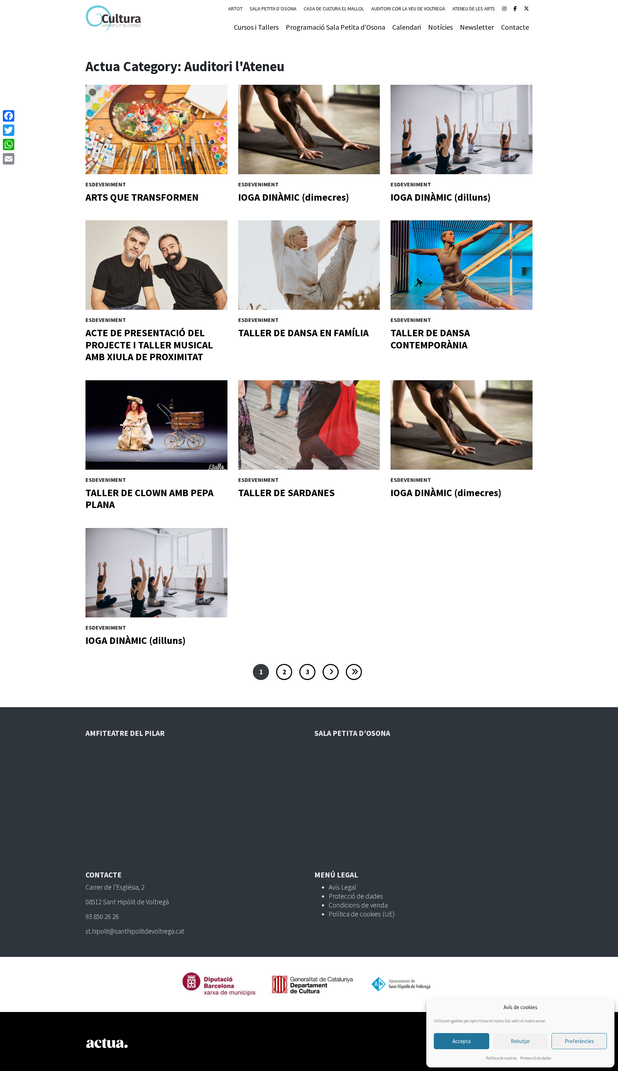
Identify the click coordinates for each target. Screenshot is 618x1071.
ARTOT (235, 8)
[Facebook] (515, 8)
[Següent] (331, 672)
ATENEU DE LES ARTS (473, 8)
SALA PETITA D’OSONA (273, 8)
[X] (526, 8)
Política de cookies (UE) (362, 914)
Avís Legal (342, 887)
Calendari (406, 27)
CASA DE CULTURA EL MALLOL (334, 8)
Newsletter (477, 27)
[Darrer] (354, 672)
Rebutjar (520, 1041)
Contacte (515, 27)
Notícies (440, 27)
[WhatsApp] (8, 144)
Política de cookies (501, 1058)
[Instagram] (504, 8)
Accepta (461, 1041)
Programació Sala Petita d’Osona (335, 27)
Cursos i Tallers (256, 27)
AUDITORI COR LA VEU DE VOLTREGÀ (408, 8)
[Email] (8, 159)
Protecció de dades (535, 1058)
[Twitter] (8, 130)
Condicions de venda (358, 905)
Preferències (579, 1041)
